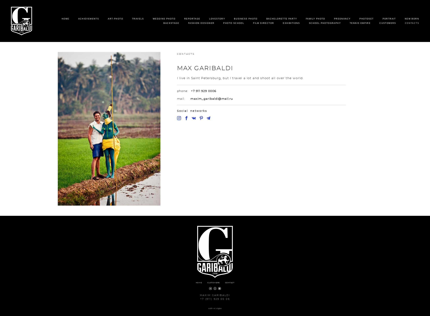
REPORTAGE (192, 19)
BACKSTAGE (171, 23)
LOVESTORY (217, 19)
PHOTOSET (366, 19)
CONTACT (230, 283)
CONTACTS (412, 23)
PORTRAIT (389, 19)
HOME (65, 19)
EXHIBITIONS (291, 23)
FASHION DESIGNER (201, 23)
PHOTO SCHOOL (233, 23)
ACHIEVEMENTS (88, 19)
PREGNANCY (342, 19)
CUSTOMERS (387, 23)
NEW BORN (412, 19)
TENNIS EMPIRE (360, 23)
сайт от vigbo (215, 308)
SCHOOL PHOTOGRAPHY (325, 23)
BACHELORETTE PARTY (281, 19)
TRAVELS (138, 19)
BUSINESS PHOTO (245, 19)
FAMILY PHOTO (315, 19)
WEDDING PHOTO (164, 19)
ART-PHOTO (115, 19)
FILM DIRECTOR (263, 23)
